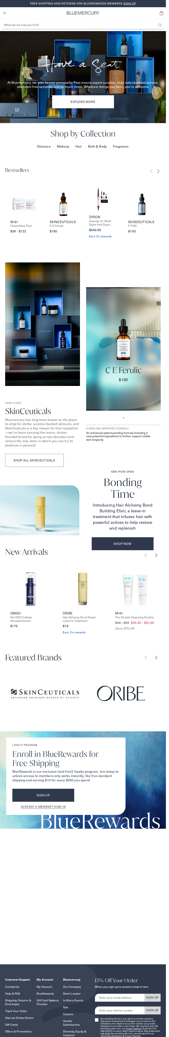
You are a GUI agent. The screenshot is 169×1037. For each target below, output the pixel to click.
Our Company (72, 987)
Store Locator (72, 993)
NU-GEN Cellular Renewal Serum (21, 619)
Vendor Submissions (71, 1023)
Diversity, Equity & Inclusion (75, 1033)
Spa (65, 1007)
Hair (78, 146)
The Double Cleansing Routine (134, 617)
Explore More (82, 102)
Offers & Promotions (18, 1031)
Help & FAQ (12, 993)
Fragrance (121, 146)
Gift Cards (11, 1025)
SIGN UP (152, 997)
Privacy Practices (134, 1028)
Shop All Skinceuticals (34, 460)
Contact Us (12, 987)
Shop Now (122, 544)
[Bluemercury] (83, 13)
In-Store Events (73, 1000)
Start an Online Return (19, 1018)
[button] (161, 13)
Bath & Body (97, 146)
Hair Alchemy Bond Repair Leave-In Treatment (79, 619)
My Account (44, 987)
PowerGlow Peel (21, 226)
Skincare (43, 146)
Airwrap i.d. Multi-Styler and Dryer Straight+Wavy (100, 222)
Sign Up (43, 795)
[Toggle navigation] (4, 12)
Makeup (63, 146)
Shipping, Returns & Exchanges (18, 1002)
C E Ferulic (56, 226)
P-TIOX (132, 226)
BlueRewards (45, 993)
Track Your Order (16, 1011)
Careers (68, 1014)
